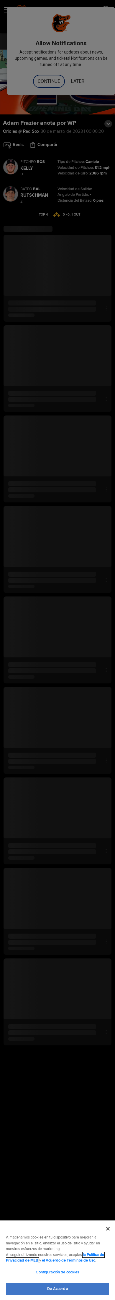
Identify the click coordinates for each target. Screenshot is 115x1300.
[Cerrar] (107, 1228)
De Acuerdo (57, 1288)
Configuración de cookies (57, 1272)
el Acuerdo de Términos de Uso (68, 1260)
